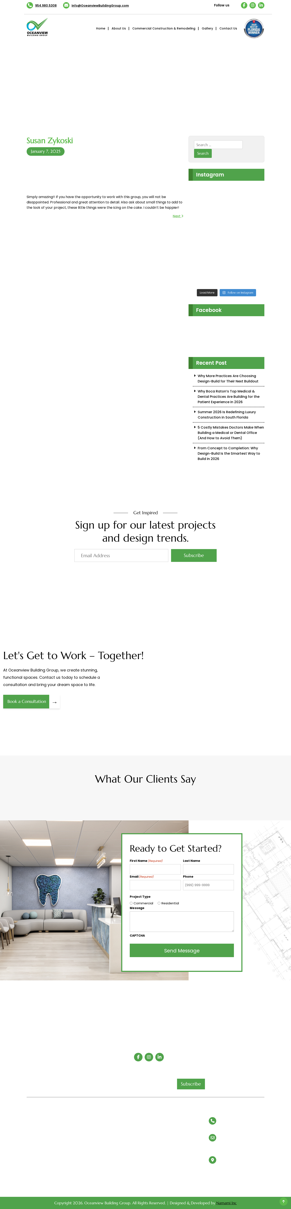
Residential (170, 903)
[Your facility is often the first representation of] (236, 235)
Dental (153, 1125)
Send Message (182, 950)
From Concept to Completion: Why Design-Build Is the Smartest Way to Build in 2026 (229, 453)
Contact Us (228, 28)
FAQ (90, 1125)
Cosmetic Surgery (161, 1141)
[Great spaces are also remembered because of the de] (256, 201)
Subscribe (194, 555)
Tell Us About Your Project (47, 1163)
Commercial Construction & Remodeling (163, 28)
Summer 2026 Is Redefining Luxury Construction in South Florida (227, 415)
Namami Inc (226, 1202)
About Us (119, 28)
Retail (152, 1116)
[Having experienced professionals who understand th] (217, 201)
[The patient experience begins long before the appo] (197, 235)
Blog (30, 1133)
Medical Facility (160, 1133)
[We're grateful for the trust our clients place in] (197, 269)
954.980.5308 (46, 5)
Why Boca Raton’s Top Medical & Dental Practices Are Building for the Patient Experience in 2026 (228, 396)
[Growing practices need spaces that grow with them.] (256, 235)
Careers (32, 1180)
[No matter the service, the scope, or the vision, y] (236, 201)
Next (177, 216)
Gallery (207, 28)
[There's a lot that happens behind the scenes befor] (217, 235)
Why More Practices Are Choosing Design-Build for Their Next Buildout (228, 378)
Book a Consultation (32, 701)
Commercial (143, 903)
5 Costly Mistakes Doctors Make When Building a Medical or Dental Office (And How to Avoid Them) (231, 433)
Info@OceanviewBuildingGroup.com (100, 5)
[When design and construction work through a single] (197, 201)
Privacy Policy (97, 1116)
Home (100, 28)
